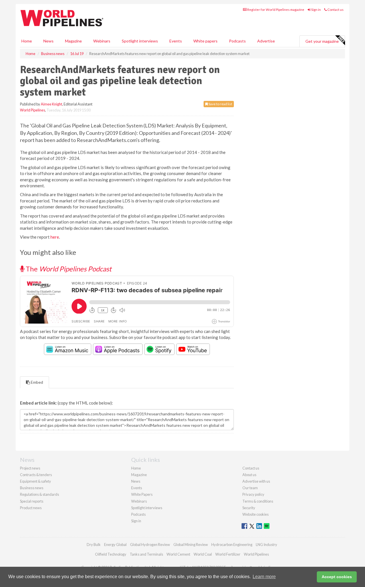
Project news (30, 468)
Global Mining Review (190, 544)
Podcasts (237, 40)
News (135, 481)
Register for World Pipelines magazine (275, 9)
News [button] (48, 40)
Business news (31, 488)
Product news (31, 507)
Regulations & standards (39, 494)
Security (248, 507)
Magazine (73, 40)
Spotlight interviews (140, 40)
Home (26, 40)
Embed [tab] (36, 382)
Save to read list (220, 104)
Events (175, 40)
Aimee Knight (51, 104)
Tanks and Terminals (146, 554)
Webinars (101, 40)
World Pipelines (32, 110)
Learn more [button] (264, 576)
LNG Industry (266, 544)
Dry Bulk (94, 544)
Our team (250, 488)
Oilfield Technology (110, 554)
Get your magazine (322, 41)
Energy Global (115, 544)
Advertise (266, 40)
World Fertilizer (227, 554)
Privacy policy (253, 494)
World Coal (203, 554)
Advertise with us (256, 481)
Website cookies (255, 514)
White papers (205, 40)
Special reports (31, 501)
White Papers (142, 494)
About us (249, 474)
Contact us (335, 9)
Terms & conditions (257, 501)
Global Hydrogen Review (150, 544)
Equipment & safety (35, 481)
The (67, 269)
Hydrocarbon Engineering (231, 544)
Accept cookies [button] (337, 576)
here (54, 236)
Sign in (316, 9)
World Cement (178, 554)
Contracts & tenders (36, 474)
